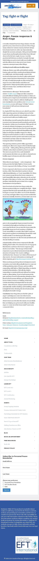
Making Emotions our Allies (12, 425)
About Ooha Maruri (9, 365)
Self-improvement (16, 24)
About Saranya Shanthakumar (13, 361)
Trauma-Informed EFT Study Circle (15, 410)
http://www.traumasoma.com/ (18, 328)
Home (6, 338)
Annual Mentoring (9, 399)
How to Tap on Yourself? (11, 421)
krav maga (18, 29)
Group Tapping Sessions (11, 406)
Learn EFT (7, 384)
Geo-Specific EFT (9, 376)
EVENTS (6, 403)
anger (25, 25)
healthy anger (27, 27)
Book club (7, 444)
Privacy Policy (9, 448)
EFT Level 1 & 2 (8, 387)
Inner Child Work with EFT (12, 418)
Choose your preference (10, 480)
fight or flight (7, 27)
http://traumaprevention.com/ (25, 259)
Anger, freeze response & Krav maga (17, 37)
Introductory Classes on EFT (12, 429)
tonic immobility (14, 31)
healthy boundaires (8, 29)
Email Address (7, 461)
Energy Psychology (10, 380)
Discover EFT (9, 368)
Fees (5, 349)
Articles (6, 372)
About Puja (8, 342)
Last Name (6, 474)
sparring (5, 31)
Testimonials (8, 353)
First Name (6, 467)
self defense (26, 29)
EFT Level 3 (7, 391)
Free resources (10, 440)
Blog (6, 433)
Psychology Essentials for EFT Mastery (16, 414)
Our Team (7, 357)
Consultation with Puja (10, 346)
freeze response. (17, 27)
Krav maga (6, 24)
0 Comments (11, 32)
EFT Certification (9, 395)
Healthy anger (12, 94)
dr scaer (30, 25)
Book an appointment (12, 436)
